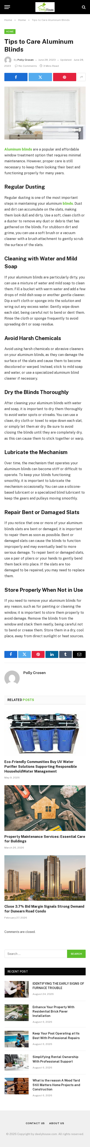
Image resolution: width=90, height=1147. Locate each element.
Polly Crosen (25, 59)
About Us (56, 1123)
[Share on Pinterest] (64, 77)
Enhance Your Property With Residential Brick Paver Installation (53, 1011)
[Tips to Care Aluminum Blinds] (45, 113)
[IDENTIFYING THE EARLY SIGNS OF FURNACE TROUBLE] (17, 989)
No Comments (28, 65)
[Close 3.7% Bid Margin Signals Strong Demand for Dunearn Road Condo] (45, 878)
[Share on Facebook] (16, 77)
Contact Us (35, 1123)
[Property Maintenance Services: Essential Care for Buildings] (45, 808)
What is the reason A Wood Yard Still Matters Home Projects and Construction (56, 1085)
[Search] (83, 7)
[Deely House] (45, 7)
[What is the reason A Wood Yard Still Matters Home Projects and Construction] (17, 1086)
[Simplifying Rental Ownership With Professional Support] (17, 1062)
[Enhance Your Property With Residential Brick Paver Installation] (17, 1012)
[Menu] (7, 7)
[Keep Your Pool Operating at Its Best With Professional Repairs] (17, 1039)
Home (10, 31)
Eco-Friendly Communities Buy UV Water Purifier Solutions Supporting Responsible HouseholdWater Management (40, 766)
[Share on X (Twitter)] (40, 77)
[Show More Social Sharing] (81, 77)
